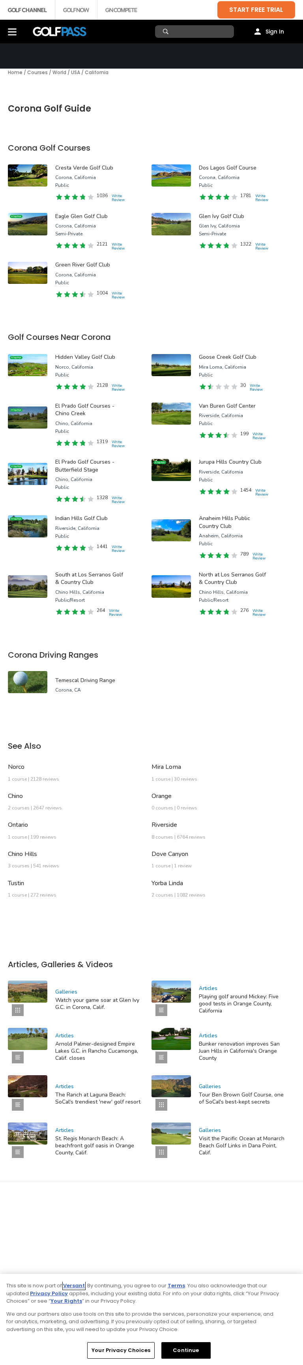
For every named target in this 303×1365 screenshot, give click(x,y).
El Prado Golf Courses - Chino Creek (84, 410)
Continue (186, 1350)
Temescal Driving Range (85, 680)
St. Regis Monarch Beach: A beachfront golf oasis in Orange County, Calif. (94, 1145)
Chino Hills (22, 854)
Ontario (18, 824)
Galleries (66, 992)
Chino (15, 796)
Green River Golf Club (82, 265)
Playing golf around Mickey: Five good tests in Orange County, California (239, 1003)
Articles (208, 988)
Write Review (118, 198)
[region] (151, 1319)
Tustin (16, 883)
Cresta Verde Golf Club (84, 168)
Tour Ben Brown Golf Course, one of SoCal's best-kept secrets (241, 1098)
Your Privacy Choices (121, 1350)
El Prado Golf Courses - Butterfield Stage (84, 466)
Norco (16, 767)
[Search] (166, 31)
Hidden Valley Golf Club (85, 357)
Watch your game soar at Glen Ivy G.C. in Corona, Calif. (97, 1003)
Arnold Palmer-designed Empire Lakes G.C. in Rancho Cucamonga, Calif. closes (96, 1051)
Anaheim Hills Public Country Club (224, 522)
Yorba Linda (167, 883)
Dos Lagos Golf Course (227, 168)
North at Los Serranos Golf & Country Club (232, 578)
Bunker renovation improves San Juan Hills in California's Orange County (239, 1051)
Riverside (164, 824)
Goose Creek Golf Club (227, 357)
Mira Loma (166, 767)
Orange (162, 796)
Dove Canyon (170, 854)
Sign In (275, 31)
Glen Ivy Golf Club (221, 216)
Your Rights (66, 1301)
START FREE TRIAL (256, 9)
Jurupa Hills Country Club (230, 462)
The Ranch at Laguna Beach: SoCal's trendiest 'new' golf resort (97, 1098)
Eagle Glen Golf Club (81, 216)
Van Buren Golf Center (227, 406)
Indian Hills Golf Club (81, 518)
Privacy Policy (49, 1293)
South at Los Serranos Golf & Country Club (89, 578)
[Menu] (12, 31)
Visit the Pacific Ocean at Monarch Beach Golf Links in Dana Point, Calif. (241, 1145)
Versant (74, 1285)
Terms (176, 1285)
